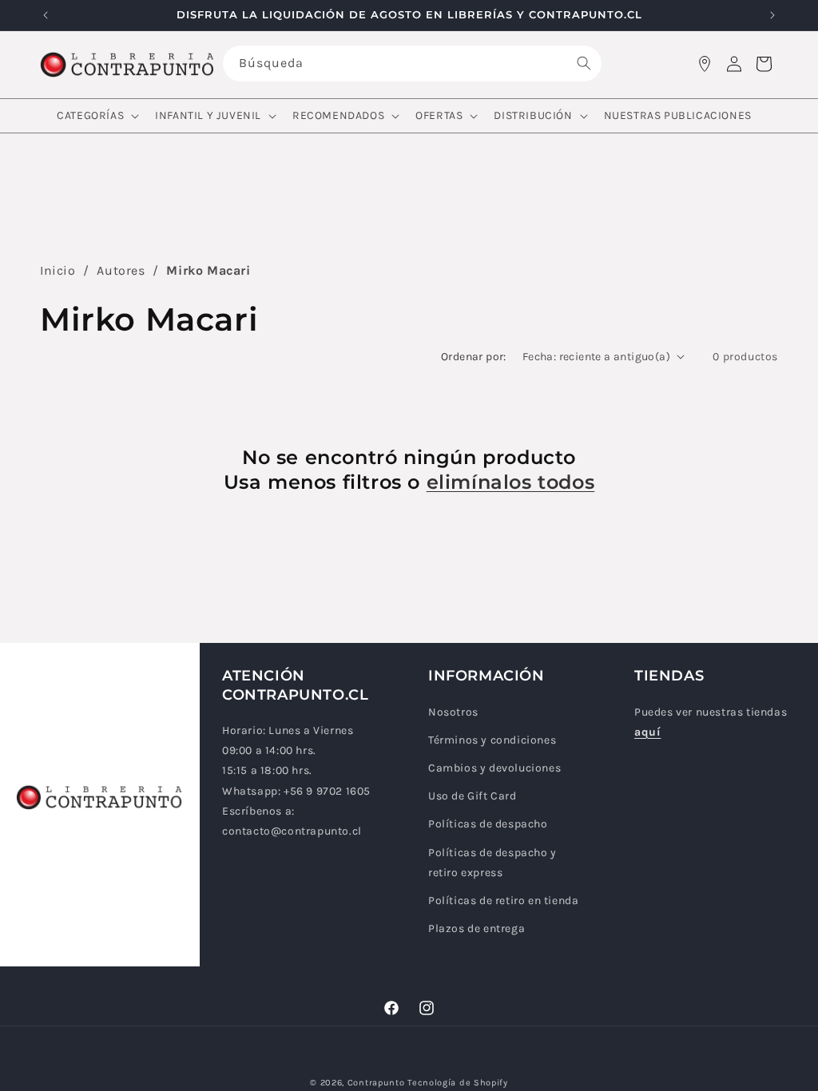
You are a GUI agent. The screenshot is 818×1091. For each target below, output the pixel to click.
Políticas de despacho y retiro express (492, 862)
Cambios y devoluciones (494, 768)
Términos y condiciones (492, 740)
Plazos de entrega (476, 928)
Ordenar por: (473, 356)
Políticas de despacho (488, 824)
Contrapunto (376, 1082)
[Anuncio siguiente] (772, 15)
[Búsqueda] (584, 63)
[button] (96, 116)
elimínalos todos (511, 482)
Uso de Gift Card (472, 796)
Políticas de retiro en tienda (503, 900)
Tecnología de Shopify (457, 1082)
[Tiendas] (704, 63)
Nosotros (453, 712)
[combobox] (412, 63)
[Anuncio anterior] (45, 15)
